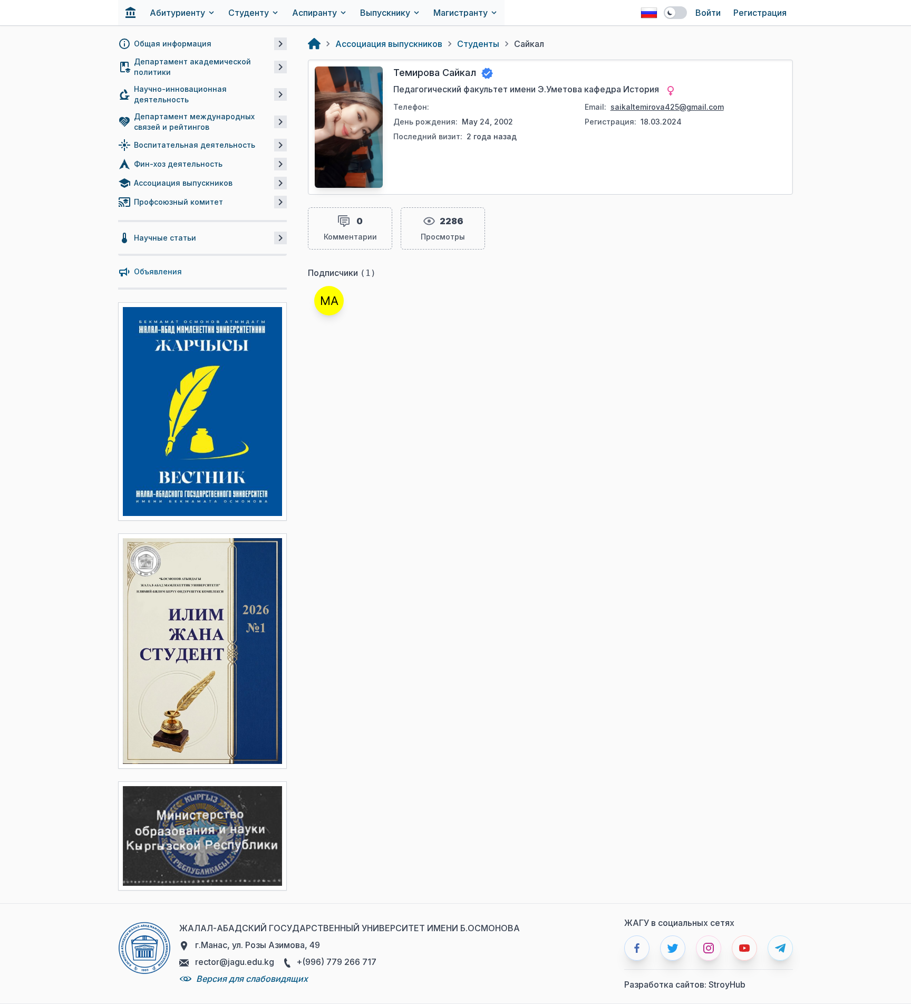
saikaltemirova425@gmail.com (667, 106)
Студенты (478, 44)
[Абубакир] (329, 301)
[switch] (675, 12)
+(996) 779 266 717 (335, 962)
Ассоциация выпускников (388, 44)
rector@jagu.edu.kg (233, 962)
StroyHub (727, 984)
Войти (708, 12)
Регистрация (760, 12)
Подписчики (342, 272)
